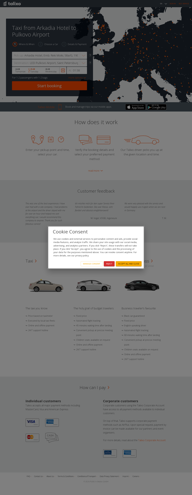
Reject (109, 263)
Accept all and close (128, 263)
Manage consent (91, 263)
